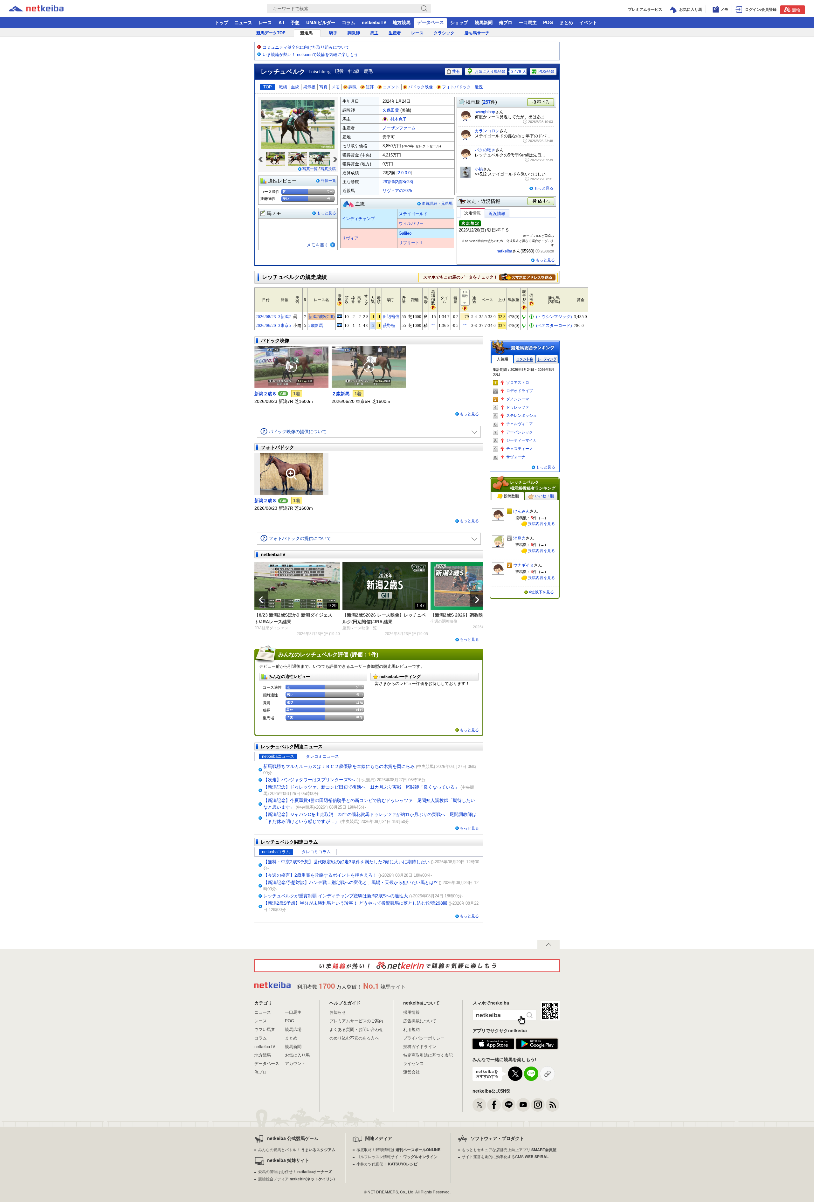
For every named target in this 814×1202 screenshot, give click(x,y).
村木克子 (398, 119)
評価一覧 (328, 180)
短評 (370, 87)
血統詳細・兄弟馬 (437, 203)
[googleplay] (537, 1044)
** (433, 325)
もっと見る (326, 213)
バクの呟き (485, 150)
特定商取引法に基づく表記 (428, 1055)
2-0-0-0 (404, 172)
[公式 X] (479, 1105)
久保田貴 (391, 110)
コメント (391, 87)
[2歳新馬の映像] (339, 325)
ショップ (459, 22)
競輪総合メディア (296, 1178)
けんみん (521, 511)
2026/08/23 (266, 316)
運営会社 (411, 1072)
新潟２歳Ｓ (265, 393)
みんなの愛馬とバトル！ (296, 1149)
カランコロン (487, 130)
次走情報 (472, 213)
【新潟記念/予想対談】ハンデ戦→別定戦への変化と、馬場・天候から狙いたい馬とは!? (350, 882)
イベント (588, 22)
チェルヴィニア (519, 424)
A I (281, 22)
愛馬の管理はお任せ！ (295, 1171)
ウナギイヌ (523, 565)
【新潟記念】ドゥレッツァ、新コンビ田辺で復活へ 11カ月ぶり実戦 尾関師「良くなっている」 (361, 787)
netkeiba (504, 251)
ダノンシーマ (517, 399)
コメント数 (524, 359)
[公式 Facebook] (494, 1105)
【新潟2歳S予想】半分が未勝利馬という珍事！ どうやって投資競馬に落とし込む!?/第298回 (355, 903)
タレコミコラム (316, 851)
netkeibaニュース (278, 756)
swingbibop (485, 111)
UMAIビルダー (320, 22)
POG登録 (546, 71)
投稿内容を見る (541, 524)
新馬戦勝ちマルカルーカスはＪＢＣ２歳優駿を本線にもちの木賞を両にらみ (339, 766)
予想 (295, 22)
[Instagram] (538, 1105)
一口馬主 (528, 22)
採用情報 (411, 1012)
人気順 (502, 359)
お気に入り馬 (297, 1055)
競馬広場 (293, 1029)
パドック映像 (420, 87)
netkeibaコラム (276, 851)
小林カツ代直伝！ (386, 1163)
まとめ (566, 22)
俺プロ (505, 22)
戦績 (283, 87)
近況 (479, 87)
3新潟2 (284, 316)
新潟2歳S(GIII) (321, 316)
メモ (335, 87)
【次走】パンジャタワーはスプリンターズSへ (309, 779)
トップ (221, 22)
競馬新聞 (484, 22)
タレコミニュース (322, 756)
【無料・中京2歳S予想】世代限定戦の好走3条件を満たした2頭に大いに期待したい (346, 861)
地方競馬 (401, 22)
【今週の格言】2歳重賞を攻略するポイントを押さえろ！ (320, 875)
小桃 (479, 169)
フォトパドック (456, 87)
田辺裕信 (391, 316)
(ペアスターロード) (554, 325)
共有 (456, 71)
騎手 (333, 33)
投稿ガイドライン (419, 1046)
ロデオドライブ (519, 391)
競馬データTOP (271, 33)
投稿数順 (511, 496)
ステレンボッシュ (521, 415)
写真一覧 (310, 169)
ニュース (243, 22)
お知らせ (337, 1012)
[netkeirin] (407, 965)
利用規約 (411, 1029)
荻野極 (389, 325)
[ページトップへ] (548, 944)
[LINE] (508, 1105)
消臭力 (519, 538)
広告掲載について (419, 1021)
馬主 (374, 33)
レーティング (547, 359)
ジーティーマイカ (521, 440)
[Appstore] (493, 1044)
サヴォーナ (515, 457)
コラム (348, 22)
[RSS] (552, 1105)
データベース (430, 22)
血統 (295, 87)
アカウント (295, 1063)
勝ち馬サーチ (477, 33)
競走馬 (306, 33)
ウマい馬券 (264, 1029)
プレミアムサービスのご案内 (356, 1021)
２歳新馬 (340, 393)
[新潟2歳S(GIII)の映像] (339, 316)
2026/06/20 (266, 325)
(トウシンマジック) (554, 316)
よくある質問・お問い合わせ (356, 1029)
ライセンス (413, 1063)
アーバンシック (519, 432)
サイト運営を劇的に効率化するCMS (505, 1156)
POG (548, 22)
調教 (352, 87)
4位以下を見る (541, 592)
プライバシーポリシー (424, 1038)
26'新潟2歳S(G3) (398, 181)
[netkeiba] (44, 8)
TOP (267, 87)
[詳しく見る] (527, 276)
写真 (323, 87)
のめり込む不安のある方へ (354, 1038)
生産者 (395, 33)
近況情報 (497, 213)
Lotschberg (319, 71)
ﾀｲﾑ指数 (465, 294)
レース (265, 22)
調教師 (354, 33)
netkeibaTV (374, 22)
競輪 (796, 10)
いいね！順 (544, 496)
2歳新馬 (315, 325)
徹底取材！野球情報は (398, 1149)
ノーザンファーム (399, 128)
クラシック (444, 33)
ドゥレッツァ (517, 407)
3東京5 (284, 325)
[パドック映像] (291, 367)
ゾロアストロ (517, 382)
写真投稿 (328, 169)
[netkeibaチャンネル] (523, 1105)
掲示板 (309, 87)
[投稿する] (541, 201)
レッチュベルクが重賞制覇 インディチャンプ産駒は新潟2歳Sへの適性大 (335, 895)
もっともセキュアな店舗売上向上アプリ (509, 1149)
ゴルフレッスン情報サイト (397, 1156)
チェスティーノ (519, 448)
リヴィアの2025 (397, 190)
